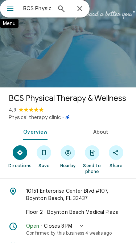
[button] (68, 229)
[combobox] (37, 8)
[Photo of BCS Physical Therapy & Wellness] (68, 43)
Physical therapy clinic (35, 117)
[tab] (34, 131)
